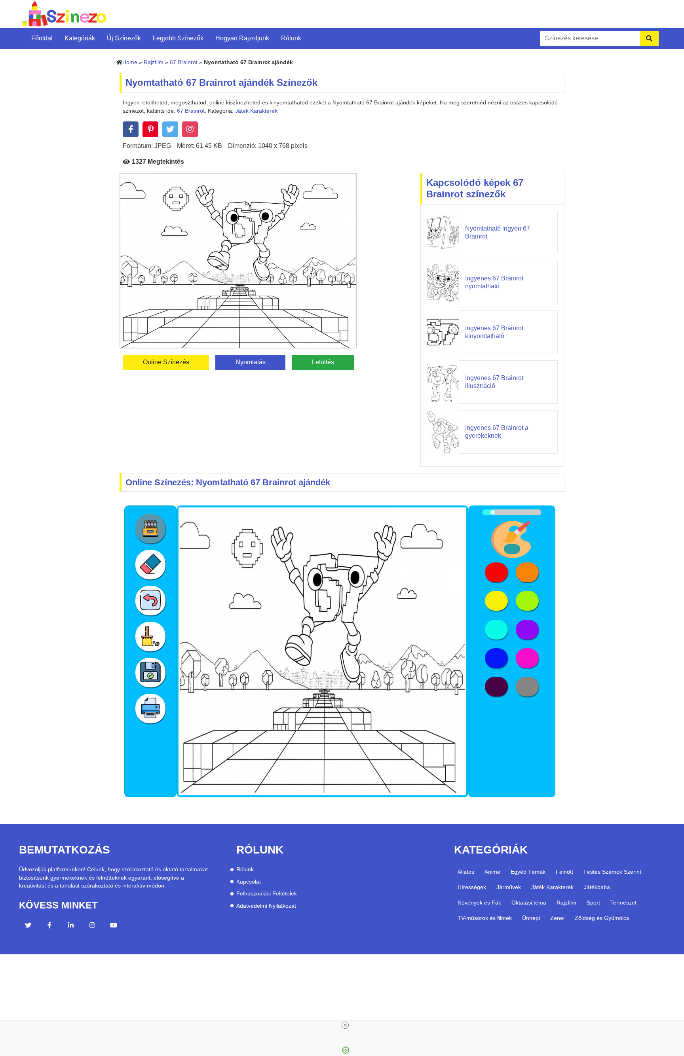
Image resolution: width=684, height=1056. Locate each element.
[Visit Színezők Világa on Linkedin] (71, 926)
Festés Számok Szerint (612, 872)
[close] (345, 1025)
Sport (593, 902)
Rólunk (291, 38)
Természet (623, 902)
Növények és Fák (479, 902)
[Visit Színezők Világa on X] (28, 926)
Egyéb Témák (528, 872)
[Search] (649, 38)
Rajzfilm (153, 62)
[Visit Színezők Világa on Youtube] (113, 926)
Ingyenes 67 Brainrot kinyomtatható (494, 332)
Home (129, 62)
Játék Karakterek (256, 111)
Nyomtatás (251, 362)
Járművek (508, 887)
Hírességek (472, 887)
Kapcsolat (248, 882)
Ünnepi (531, 918)
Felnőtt (564, 872)
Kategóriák (80, 38)
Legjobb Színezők (178, 38)
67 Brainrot (184, 62)
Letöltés (323, 362)
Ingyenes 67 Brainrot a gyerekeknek (496, 431)
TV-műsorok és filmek (485, 918)
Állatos (466, 872)
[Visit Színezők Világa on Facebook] (49, 926)
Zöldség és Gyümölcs (602, 918)
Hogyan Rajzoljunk (242, 38)
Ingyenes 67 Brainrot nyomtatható (494, 282)
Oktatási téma (528, 902)
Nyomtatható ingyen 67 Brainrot (497, 232)
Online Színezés (166, 362)
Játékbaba (597, 887)
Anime (492, 872)
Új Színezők (124, 38)
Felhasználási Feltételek (266, 894)
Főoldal (42, 38)
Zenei (557, 918)
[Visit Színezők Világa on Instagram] (92, 926)
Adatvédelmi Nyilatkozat (266, 906)
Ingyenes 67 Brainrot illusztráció (494, 382)
